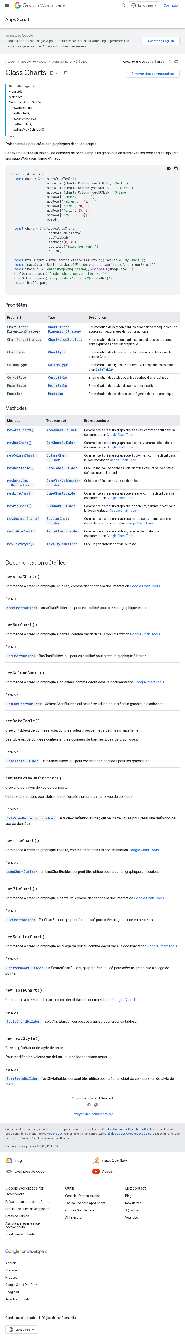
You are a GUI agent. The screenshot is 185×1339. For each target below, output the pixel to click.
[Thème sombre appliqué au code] (168, 168)
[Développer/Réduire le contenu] (33, 86)
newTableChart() (21, 531)
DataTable (104, 369)
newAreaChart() (20, 430)
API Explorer (74, 1217)
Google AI (12, 1292)
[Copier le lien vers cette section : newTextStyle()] (45, 1038)
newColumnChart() (22, 455)
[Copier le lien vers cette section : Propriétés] (32, 305)
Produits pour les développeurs (27, 1209)
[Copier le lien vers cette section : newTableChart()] (47, 990)
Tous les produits (17, 1299)
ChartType (57, 352)
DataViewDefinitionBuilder (30, 818)
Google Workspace (33, 61)
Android (11, 1263)
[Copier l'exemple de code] (176, 168)
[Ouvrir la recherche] (123, 5)
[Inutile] (176, 61)
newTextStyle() (20, 544)
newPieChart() (19, 506)
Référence (80, 61)
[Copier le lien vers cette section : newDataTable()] (45, 721)
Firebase (11, 1277)
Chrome (11, 1270)
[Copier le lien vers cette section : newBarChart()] (42, 625)
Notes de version (17, 1216)
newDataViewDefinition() (20, 482)
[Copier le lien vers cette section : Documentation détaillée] (70, 563)
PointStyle (57, 385)
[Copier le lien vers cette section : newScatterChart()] (52, 937)
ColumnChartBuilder (57, 457)
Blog (128, 1196)
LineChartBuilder (61, 493)
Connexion (172, 5)
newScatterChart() (23, 518)
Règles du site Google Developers (129, 1133)
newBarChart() (19, 443)
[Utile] (169, 61)
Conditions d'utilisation (21, 1234)
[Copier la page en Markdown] (66, 73)
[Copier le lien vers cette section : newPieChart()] (42, 889)
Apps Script (17, 19)
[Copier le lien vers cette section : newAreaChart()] (45, 577)
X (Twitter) (133, 1210)
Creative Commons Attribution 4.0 (124, 1129)
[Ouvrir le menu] (7, 5)
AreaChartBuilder (61, 430)
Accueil (10, 61)
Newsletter (133, 1203)
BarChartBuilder (60, 443)
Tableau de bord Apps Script (85, 1203)
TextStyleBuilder (61, 544)
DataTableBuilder (61, 468)
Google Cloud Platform (21, 1285)
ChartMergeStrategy (65, 339)
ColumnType (58, 365)
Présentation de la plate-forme (27, 1202)
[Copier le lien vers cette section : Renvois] (23, 599)
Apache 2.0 (54, 1133)
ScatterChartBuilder (57, 520)
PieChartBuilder (60, 506)
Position (55, 394)
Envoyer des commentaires (153, 74)
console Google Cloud (80, 1210)
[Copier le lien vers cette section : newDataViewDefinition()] (67, 778)
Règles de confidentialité (59, 1318)
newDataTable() (20, 468)
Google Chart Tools (120, 434)
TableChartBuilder (62, 531)
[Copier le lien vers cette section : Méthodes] (31, 408)
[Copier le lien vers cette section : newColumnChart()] (50, 673)
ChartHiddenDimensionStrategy (64, 329)
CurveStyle (57, 377)
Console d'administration (83, 1196)
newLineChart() (20, 493)
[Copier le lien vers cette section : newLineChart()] (44, 841)
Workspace (53, 5)
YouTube (131, 1217)
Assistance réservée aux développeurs (22, 1225)
